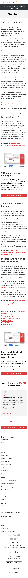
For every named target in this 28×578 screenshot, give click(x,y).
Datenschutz (16, 575)
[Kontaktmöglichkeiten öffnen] (22, 2)
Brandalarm (5, 440)
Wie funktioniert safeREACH (9, 506)
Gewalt (3, 467)
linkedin (11, 538)
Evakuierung (5, 461)
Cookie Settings (22, 575)
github (15, 538)
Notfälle (3, 443)
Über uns (4, 519)
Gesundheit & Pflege (7, 487)
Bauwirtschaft (5, 490)
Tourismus (4, 493)
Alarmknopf (5, 471)
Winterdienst (5, 452)
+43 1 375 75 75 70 (14, 556)
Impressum (4, 575)
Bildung (3, 496)
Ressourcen (4, 528)
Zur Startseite (5, 2)
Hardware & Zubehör (7, 509)
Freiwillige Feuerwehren (8, 474)
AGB (10, 575)
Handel (3, 499)
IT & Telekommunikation (8, 480)
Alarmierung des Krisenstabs (10, 140)
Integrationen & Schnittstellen (10, 512)
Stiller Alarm (5, 449)
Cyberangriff (5, 455)
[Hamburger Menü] (25, 2)
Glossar (3, 522)
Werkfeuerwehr (6, 464)
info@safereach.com (14, 558)
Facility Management (7, 484)
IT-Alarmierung (6, 446)
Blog (2, 525)
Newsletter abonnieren (8, 531)
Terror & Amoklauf (7, 458)
